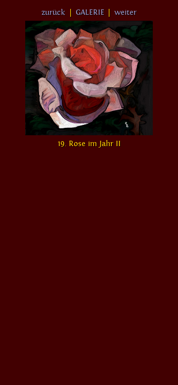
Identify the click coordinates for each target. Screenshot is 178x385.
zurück (55, 12)
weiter (125, 12)
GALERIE (91, 12)
